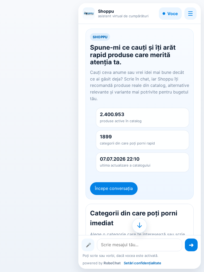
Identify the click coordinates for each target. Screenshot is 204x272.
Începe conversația (114, 188)
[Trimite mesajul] (191, 245)
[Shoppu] (89, 13)
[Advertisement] (39, 136)
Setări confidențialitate (142, 263)
